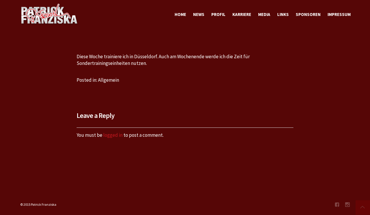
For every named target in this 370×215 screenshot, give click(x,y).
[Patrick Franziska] (50, 14)
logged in (113, 135)
